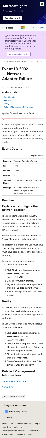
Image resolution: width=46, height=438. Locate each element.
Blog (36, 423)
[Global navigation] (2, 27)
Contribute (6, 427)
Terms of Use (34, 431)
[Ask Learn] (37, 62)
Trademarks (7, 434)
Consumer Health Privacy (13, 431)
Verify (6, 103)
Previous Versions (24, 423)
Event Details (9, 97)
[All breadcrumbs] (4, 62)
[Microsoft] (23, 27)
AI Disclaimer (7, 423)
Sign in (41, 27)
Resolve (7, 100)
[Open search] (34, 27)
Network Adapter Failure (19, 61)
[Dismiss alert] (42, 4)
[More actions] (41, 62)
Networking (8, 387)
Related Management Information (18, 107)
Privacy (17, 427)
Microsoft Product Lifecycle (19, 40)
